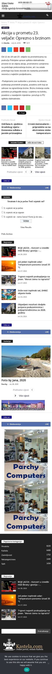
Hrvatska (5, 546)
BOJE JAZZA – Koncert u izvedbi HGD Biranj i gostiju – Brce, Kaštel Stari (9, 162)
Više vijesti (39, 172)
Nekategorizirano (8, 559)
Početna (4, 23)
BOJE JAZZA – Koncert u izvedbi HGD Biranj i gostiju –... (33, 249)
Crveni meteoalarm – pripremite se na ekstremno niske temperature (39, 128)
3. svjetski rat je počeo (13, 208)
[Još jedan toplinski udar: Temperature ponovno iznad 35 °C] (8, 265)
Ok (26, 669)
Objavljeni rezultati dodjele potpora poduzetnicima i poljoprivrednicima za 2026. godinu (25, 163)
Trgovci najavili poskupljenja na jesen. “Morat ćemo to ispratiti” (34, 278)
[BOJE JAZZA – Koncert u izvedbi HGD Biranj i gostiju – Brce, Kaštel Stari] (9, 153)
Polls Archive (6, 234)
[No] (48, 663)
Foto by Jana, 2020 (13, 380)
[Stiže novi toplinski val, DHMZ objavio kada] (8, 294)
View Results (26, 227)
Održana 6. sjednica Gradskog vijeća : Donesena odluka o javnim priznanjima (11, 128)
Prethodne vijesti (15, 172)
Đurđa (6, 43)
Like (47, 188)
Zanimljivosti (6, 555)
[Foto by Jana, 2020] (26, 361)
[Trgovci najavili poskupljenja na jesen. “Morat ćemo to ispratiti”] (8, 280)
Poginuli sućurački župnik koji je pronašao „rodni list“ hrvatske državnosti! (42, 163)
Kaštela (5, 28)
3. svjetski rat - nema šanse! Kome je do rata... (23, 217)
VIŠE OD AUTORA (34, 142)
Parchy (4, 384)
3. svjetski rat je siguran (14, 212)
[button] (47, 16)
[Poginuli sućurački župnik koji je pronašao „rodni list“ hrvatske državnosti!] (43, 153)
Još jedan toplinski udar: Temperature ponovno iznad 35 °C (34, 264)
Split (3, 564)
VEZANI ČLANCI (17, 142)
